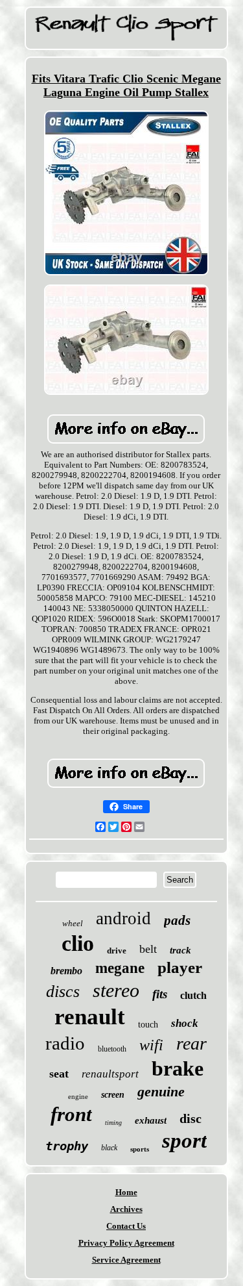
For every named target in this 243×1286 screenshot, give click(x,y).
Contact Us (126, 1226)
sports (139, 1149)
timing (113, 1122)
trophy (66, 1146)
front (71, 1114)
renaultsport (110, 1074)
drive (116, 950)
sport (184, 1140)
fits (159, 994)
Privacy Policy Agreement (126, 1243)
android (123, 918)
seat (59, 1073)
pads (177, 920)
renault (89, 1016)
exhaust (151, 1120)
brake (177, 1068)
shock (184, 1023)
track (180, 950)
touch (148, 1024)
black (109, 1147)
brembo (66, 970)
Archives (126, 1209)
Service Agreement (126, 1260)
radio (65, 1043)
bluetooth (112, 1048)
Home (126, 1192)
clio (78, 943)
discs (63, 991)
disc (190, 1118)
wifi (151, 1045)
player (179, 967)
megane (120, 968)
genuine (161, 1091)
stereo (116, 990)
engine (78, 1096)
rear (191, 1043)
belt (148, 948)
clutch (193, 995)
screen (112, 1095)
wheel (72, 923)
